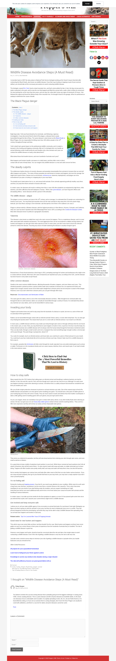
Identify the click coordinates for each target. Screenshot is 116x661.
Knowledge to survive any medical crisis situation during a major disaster (33, 557)
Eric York (26, 88)
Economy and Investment (65, 16)
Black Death (60, 138)
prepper (35, 567)
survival (40, 567)
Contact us (68, 658)
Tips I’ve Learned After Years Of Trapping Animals (36, 516)
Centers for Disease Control (73, 209)
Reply (14, 607)
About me (75, 658)
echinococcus (47, 175)
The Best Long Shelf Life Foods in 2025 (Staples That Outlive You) (99, 273)
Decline (98, 3)
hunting (18, 567)
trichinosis (30, 344)
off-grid (23, 567)
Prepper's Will (52, 658)
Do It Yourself (48, 16)
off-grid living (28, 567)
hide (20, 107)
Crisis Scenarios (83, 16)
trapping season (29, 484)
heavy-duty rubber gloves (41, 401)
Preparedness (26, 16)
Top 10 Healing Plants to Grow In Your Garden (24, 570)
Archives (92, 98)
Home (17, 16)
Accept (87, 3)
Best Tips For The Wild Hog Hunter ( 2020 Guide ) (25, 568)
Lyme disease (57, 189)
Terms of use (60, 658)
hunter (14, 567)
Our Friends (96, 16)
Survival (37, 16)
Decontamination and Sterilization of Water (31, 294)
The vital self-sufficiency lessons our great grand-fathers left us (30, 561)
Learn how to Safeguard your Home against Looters (27, 553)
